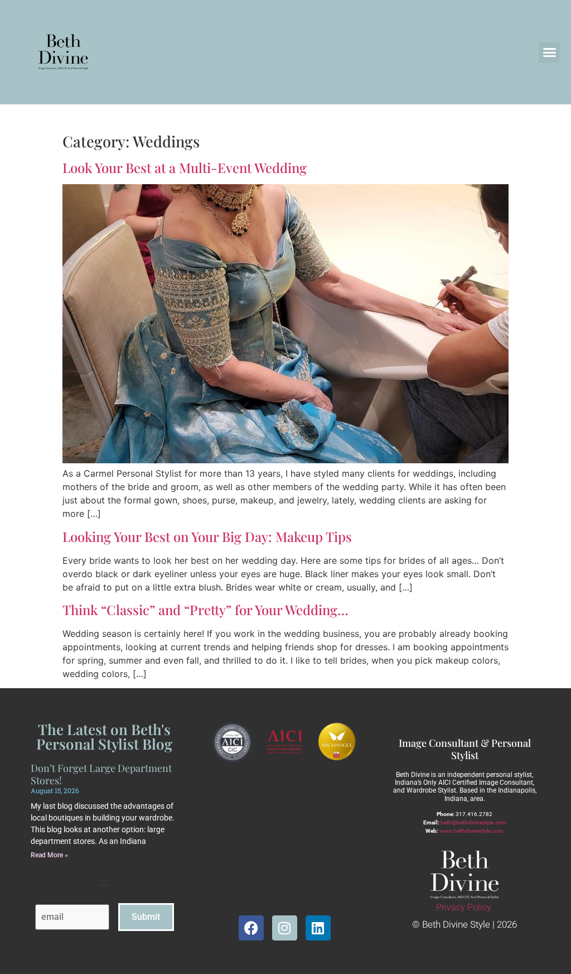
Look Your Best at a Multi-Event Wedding (184, 167)
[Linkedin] (318, 928)
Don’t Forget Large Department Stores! (101, 774)
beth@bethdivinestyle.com (473, 822)
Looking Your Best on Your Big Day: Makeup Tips (207, 536)
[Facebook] (251, 928)
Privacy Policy (463, 907)
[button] (549, 52)
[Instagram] (284, 928)
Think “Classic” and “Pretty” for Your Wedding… (205, 609)
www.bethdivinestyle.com (471, 831)
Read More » (49, 855)
